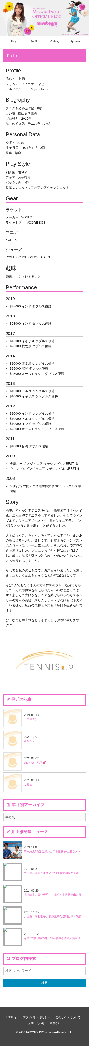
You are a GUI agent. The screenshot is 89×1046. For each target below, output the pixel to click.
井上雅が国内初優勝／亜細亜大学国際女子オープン (55, 871)
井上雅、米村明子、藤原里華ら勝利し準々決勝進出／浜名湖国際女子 (55, 914)
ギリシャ (31, 739)
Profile (34, 41)
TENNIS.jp (10, 1017)
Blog (14, 41)
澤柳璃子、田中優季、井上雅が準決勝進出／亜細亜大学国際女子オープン (55, 892)
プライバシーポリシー (36, 1017)
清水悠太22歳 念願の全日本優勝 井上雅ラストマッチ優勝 (55, 849)
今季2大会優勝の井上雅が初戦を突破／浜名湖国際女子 (55, 936)
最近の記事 (21, 699)
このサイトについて (68, 1017)
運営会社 (55, 1023)
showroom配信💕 (35, 760)
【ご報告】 (31, 717)
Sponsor (75, 41)
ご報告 (31, 782)
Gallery (54, 41)
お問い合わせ (36, 1023)
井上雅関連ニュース (29, 831)
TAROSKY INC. (35, 1032)
